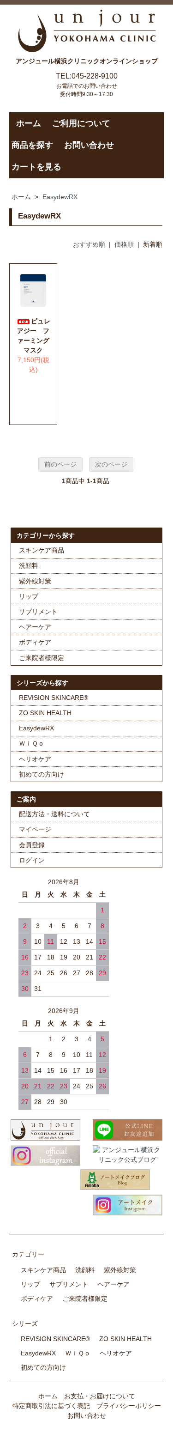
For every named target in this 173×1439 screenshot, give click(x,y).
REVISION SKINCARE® (53, 697)
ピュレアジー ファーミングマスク (33, 335)
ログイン (32, 860)
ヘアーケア (35, 627)
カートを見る (36, 166)
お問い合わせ (89, 145)
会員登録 (32, 845)
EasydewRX (60, 196)
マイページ (35, 829)
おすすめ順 (89, 244)
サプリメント (38, 611)
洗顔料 (28, 565)
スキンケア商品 (41, 550)
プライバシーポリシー (128, 1405)
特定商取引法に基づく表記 (51, 1405)
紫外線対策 (35, 581)
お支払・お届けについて (99, 1396)
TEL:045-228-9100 (87, 76)
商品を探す (32, 145)
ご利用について (81, 123)
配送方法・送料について (54, 814)
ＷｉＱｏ (31, 743)
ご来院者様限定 (41, 658)
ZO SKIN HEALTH (45, 712)
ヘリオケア (35, 759)
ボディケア (35, 642)
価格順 (124, 244)
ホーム (28, 123)
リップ (28, 596)
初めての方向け (41, 774)
